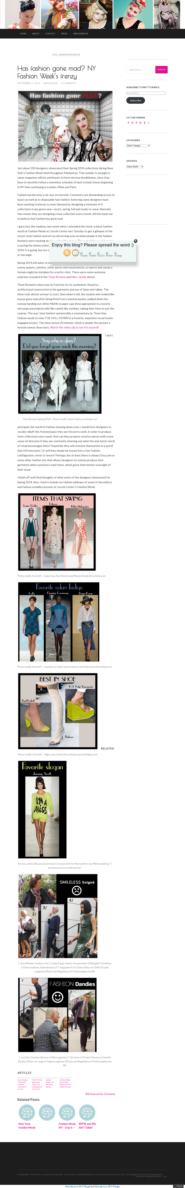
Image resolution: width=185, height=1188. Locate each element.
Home (23, 33)
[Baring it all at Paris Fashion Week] (46, 1115)
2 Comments (68, 83)
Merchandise (80, 33)
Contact (50, 33)
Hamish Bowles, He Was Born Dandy (50, 1083)
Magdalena (51, 83)
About (36, 33)
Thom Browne (57, 277)
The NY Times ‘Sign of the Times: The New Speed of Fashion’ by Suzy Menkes (37, 1084)
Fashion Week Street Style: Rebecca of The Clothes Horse (65, 1083)
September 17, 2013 (28, 83)
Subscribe (135, 100)
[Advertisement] (148, 199)
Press (64, 33)
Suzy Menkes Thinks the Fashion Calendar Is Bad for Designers (23, 1084)
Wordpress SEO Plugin (78, 1186)
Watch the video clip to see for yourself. (74, 327)
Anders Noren (153, 1176)
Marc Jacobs (78, 277)
